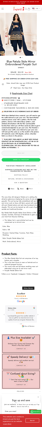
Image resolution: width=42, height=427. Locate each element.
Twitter (29, 274)
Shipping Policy (21, 175)
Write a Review (28, 288)
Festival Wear (14, 233)
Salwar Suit (20, 238)
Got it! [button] (32, 420)
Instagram (22, 274)
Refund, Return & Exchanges (21, 179)
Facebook (14, 274)
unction (22, 233)
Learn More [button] (7, 424)
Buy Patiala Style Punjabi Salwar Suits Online (16, 213)
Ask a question (21, 183)
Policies (20, 391)
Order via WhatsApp (21, 159)
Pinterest (35, 274)
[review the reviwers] (7, 308)
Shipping (18, 74)
